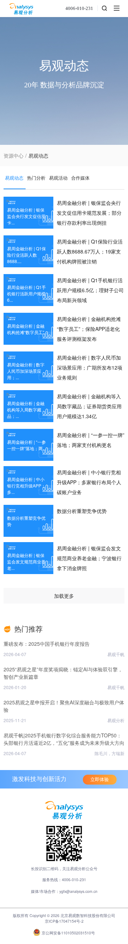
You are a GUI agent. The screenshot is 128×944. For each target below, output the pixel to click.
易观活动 (58, 177)
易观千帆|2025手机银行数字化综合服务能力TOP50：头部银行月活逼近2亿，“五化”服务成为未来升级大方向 (64, 739)
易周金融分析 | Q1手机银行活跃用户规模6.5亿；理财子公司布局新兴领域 (90, 290)
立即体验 (99, 779)
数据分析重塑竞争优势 (82, 510)
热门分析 (36, 177)
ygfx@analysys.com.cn (78, 891)
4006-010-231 (79, 8)
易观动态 (14, 177)
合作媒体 (80, 177)
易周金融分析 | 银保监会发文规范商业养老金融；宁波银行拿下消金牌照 (89, 558)
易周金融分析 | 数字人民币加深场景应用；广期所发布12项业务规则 (89, 367)
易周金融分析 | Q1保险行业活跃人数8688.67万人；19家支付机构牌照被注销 (90, 251)
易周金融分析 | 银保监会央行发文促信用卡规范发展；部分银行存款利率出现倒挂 (89, 212)
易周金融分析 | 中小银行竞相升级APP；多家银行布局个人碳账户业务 (89, 482)
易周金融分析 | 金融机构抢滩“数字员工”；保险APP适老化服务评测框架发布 (89, 328)
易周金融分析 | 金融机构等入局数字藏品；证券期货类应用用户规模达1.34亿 (89, 406)
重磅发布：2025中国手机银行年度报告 (47, 643)
